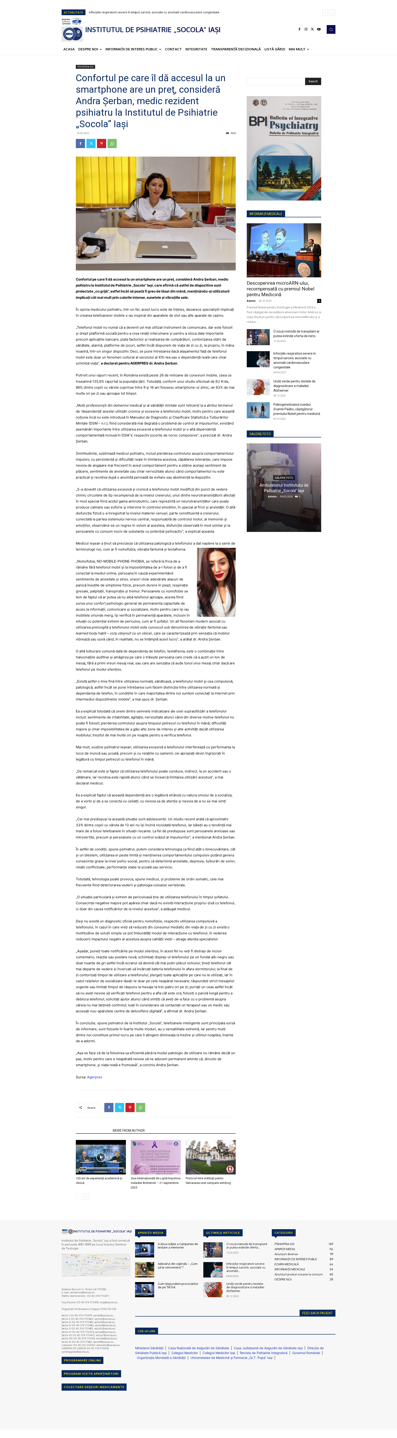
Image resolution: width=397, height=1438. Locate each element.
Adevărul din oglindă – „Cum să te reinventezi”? (177, 1265)
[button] (331, 29)
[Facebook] (299, 29)
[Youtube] (319, 29)
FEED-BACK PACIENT (317, 1313)
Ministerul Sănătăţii (149, 1348)
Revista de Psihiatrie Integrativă (263, 1353)
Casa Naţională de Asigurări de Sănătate (198, 1348)
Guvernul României (306, 1353)
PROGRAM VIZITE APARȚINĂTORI (91, 1373)
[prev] (325, 12)
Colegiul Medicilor (184, 1353)
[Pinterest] (101, 143)
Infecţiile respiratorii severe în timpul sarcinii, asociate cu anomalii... (245, 1267)
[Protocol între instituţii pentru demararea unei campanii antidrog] (211, 1157)
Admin (251, 300)
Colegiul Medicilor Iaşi (219, 1353)
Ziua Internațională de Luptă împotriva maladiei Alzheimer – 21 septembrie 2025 (156, 1183)
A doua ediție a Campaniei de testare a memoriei (178, 1245)
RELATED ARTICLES (93, 1130)
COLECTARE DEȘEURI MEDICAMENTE (94, 1387)
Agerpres (94, 1077)
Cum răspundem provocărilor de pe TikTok (178, 1285)
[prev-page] (79, 1197)
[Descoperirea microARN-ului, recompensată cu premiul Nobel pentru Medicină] (284, 250)
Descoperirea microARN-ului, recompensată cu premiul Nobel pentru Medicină (281, 288)
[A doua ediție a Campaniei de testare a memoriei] (144, 1250)
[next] (332, 12)
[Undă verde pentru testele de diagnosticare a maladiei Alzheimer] (258, 387)
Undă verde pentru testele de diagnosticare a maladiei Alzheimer (134, 12)
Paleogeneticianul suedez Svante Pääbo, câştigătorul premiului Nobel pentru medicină (296, 409)
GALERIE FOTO (260, 434)
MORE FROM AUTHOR (129, 1130)
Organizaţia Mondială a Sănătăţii (161, 1358)
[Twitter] (312, 29)
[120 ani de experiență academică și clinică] (101, 1157)
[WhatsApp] (112, 143)
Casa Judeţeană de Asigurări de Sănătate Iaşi (268, 1348)
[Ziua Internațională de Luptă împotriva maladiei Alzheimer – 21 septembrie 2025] (156, 1157)
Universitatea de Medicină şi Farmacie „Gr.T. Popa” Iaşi (231, 1358)
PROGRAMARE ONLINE (82, 1360)
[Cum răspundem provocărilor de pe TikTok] (144, 1289)
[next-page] (86, 1197)
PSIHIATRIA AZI (85, 66)
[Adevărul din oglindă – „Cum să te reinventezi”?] (144, 1269)
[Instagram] (306, 29)
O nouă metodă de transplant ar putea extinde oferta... (246, 1245)
